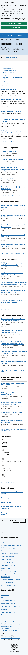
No (24, 521)
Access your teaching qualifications (12, 159)
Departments (5, 595)
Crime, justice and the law (8, 556)
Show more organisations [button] (7, 482)
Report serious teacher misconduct (11, 99)
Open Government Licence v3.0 (10, 638)
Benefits (3, 542)
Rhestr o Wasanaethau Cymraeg (10, 628)
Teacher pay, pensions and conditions (12, 498)
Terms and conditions (7, 626)
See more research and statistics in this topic (12, 309)
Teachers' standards (7, 179)
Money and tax (5, 577)
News (3, 597)
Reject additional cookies (14, 27)
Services (5, 66)
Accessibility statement (8, 624)
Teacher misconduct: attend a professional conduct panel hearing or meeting (12, 169)
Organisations (6, 81)
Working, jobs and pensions (9, 585)
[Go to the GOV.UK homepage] (7, 35)
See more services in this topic (8, 141)
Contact (18, 624)
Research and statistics (8, 72)
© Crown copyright (14, 651)
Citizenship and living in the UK (10, 554)
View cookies (14, 31)
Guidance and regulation (9, 68)
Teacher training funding (8, 89)
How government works (8, 612)
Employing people (6, 568)
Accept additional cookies (14, 23)
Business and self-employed (9, 548)
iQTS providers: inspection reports (11, 412)
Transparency (5, 609)
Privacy (7, 622)
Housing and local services (9, 574)
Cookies (13, 622)
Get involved (4, 615)
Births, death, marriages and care (11, 545)
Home (2, 39)
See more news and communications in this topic (13, 253)
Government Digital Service (9, 630)
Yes (17, 521)
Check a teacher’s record (8, 151)
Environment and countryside (9, 571)
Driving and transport (7, 562)
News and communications (9, 70)
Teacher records (6, 502)
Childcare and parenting (8, 551)
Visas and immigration (7, 582)
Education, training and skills (13, 39)
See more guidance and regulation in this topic (12, 195)
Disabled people (6, 559)
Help (2, 622)
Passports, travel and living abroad (11, 579)
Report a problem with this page (14, 527)
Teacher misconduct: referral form (11, 111)
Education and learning (8, 565)
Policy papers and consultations (11, 75)
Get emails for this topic (10, 58)
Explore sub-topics (7, 83)
